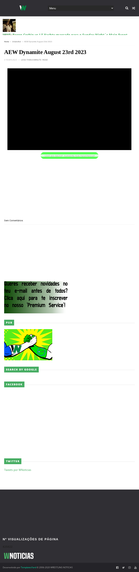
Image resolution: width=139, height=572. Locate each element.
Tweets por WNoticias (17, 470)
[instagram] (129, 567)
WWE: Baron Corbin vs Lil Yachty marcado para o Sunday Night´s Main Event (65, 19)
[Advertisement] (69, 185)
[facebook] (117, 567)
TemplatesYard (28, 567)
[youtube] (135, 567)
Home (6, 42)
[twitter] (123, 567)
